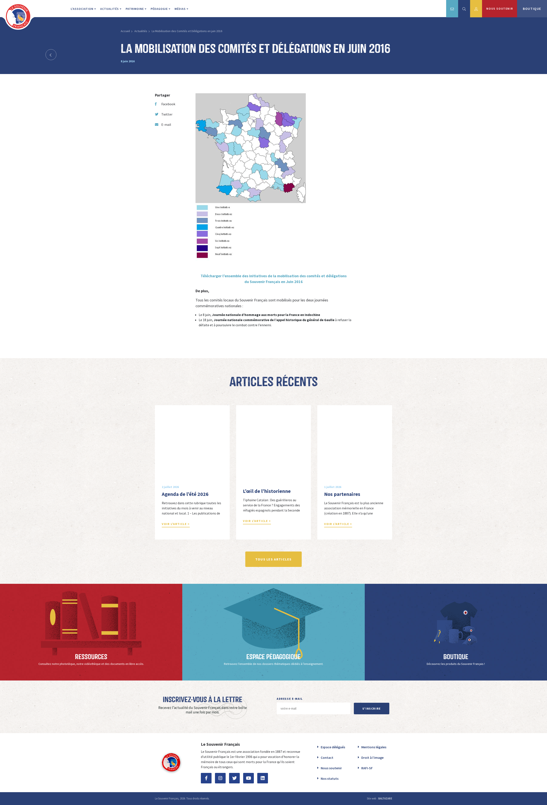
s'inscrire (371, 708)
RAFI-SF (367, 768)
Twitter (166, 114)
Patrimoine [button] (135, 9)
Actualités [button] (110, 9)
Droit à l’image (372, 757)
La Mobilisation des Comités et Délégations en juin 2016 (187, 31)
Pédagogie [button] (160, 9)
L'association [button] (82, 9)
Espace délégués (333, 747)
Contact (327, 757)
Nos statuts (329, 778)
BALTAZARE (385, 798)
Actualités (140, 31)
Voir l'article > (176, 524)
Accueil (125, 31)
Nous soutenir (331, 768)
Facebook (168, 104)
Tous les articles (273, 559)
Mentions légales (373, 747)
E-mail (166, 124)
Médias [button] (181, 9)
